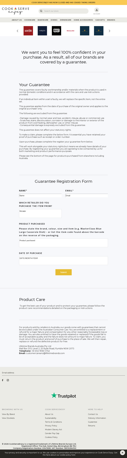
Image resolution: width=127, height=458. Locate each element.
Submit (63, 272)
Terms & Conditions (53, 422)
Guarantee (92, 422)
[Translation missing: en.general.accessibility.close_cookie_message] (122, 452)
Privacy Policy (51, 426)
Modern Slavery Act (53, 429)
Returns (91, 426)
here (77, 455)
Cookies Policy (51, 437)
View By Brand (8, 414)
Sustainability (50, 418)
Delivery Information (97, 418)
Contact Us (93, 414)
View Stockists (8, 418)
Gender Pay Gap (52, 433)
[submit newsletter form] (124, 372)
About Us (49, 414)
